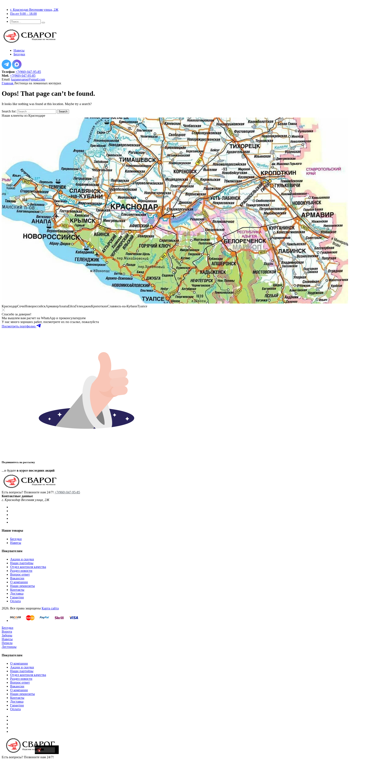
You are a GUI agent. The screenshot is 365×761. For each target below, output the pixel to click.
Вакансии (17, 578)
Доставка (16, 593)
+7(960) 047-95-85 (28, 72)
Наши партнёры (21, 563)
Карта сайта (50, 608)
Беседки (16, 539)
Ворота (7, 631)
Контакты (17, 589)
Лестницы (9, 647)
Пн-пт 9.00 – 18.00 (23, 13)
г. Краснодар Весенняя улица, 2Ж (34, 9)
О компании (19, 582)
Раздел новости (21, 570)
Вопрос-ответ (20, 574)
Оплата (15, 601)
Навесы (15, 543)
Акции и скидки (22, 559)
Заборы (7, 635)
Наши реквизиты (22, 586)
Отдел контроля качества (28, 567)
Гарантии (17, 597)
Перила (7, 643)
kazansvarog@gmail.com (28, 79)
